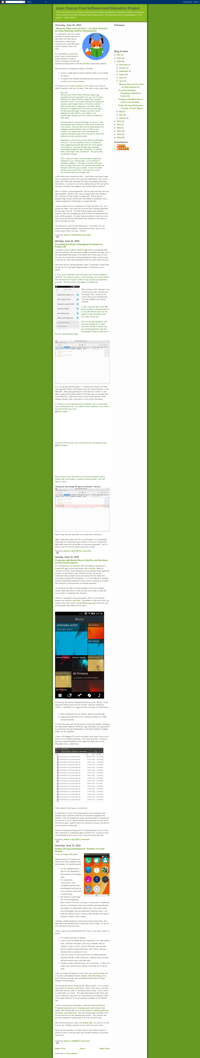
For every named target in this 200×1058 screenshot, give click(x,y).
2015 (119, 61)
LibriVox (86, 64)
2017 (119, 55)
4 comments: (84, 1041)
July (121, 78)
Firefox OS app (61, 568)
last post (76, 566)
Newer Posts (60, 1049)
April (121, 115)
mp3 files (76, 600)
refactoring (71, 1013)
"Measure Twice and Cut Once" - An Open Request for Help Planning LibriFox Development (81, 29)
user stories (87, 1010)
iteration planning (100, 1010)
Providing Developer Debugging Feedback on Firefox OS (130, 93)
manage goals (84, 1008)
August (122, 74)
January (122, 118)
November (123, 65)
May (121, 112)
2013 (119, 125)
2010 (119, 134)
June (121, 81)
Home (82, 1049)
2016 (119, 58)
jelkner (122, 146)
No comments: (85, 235)
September (124, 71)
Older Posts (105, 1049)
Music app (87, 603)
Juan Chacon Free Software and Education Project (98, 8)
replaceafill (124, 149)
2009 (119, 138)
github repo (88, 1023)
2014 (119, 121)
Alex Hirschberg (95, 976)
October (122, 68)
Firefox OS (67, 854)
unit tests (59, 1013)
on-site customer (76, 86)
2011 (119, 131)
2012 (119, 128)
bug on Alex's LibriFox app (76, 250)
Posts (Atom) (71, 1053)
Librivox (70, 988)
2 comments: (84, 839)
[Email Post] (82, 237)
